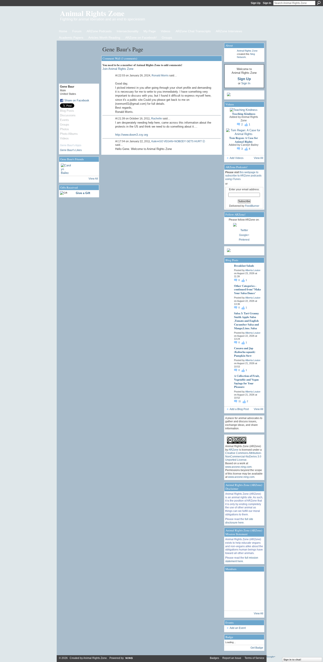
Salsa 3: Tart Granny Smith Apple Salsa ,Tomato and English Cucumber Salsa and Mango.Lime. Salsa (246, 320)
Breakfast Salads (244, 265)
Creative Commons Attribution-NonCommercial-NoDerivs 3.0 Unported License (243, 456)
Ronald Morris (160, 75)
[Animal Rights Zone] (256, 579)
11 (239, 401)
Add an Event (238, 628)
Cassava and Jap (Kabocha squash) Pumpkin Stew (244, 352)
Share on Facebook (76, 100)
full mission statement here (241, 559)
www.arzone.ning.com (238, 466)
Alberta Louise (252, 270)
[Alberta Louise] (231, 579)
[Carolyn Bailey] (66, 169)
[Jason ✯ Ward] (256, 591)
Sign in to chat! (292, 659)
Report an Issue (231, 658)
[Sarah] (256, 603)
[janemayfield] (243, 591)
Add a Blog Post (239, 409)
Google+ (244, 235)
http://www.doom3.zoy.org (131, 134)
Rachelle (156, 118)
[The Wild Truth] (243, 603)
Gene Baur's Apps (70, 145)
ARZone (233, 449)
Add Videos (236, 158)
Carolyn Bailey (249, 144)
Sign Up (255, 3)
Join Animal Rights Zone (117, 68)
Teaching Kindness (243, 114)
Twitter (244, 230)
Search (319, 3)
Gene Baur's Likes (71, 150)
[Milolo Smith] (231, 603)
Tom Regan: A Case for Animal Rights (243, 140)
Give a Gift (83, 193)
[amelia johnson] (231, 591)
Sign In (267, 3)
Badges (214, 658)
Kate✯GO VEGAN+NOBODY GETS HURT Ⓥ (178, 141)
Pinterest (244, 239)
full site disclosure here (239, 521)
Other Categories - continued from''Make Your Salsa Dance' (247, 289)
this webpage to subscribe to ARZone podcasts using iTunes (243, 176)
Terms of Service (254, 658)
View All (93, 178)
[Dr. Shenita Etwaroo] (243, 579)
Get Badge (256, 647)
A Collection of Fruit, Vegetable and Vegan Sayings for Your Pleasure (246, 381)
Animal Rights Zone (92, 13)
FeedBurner (252, 205)
